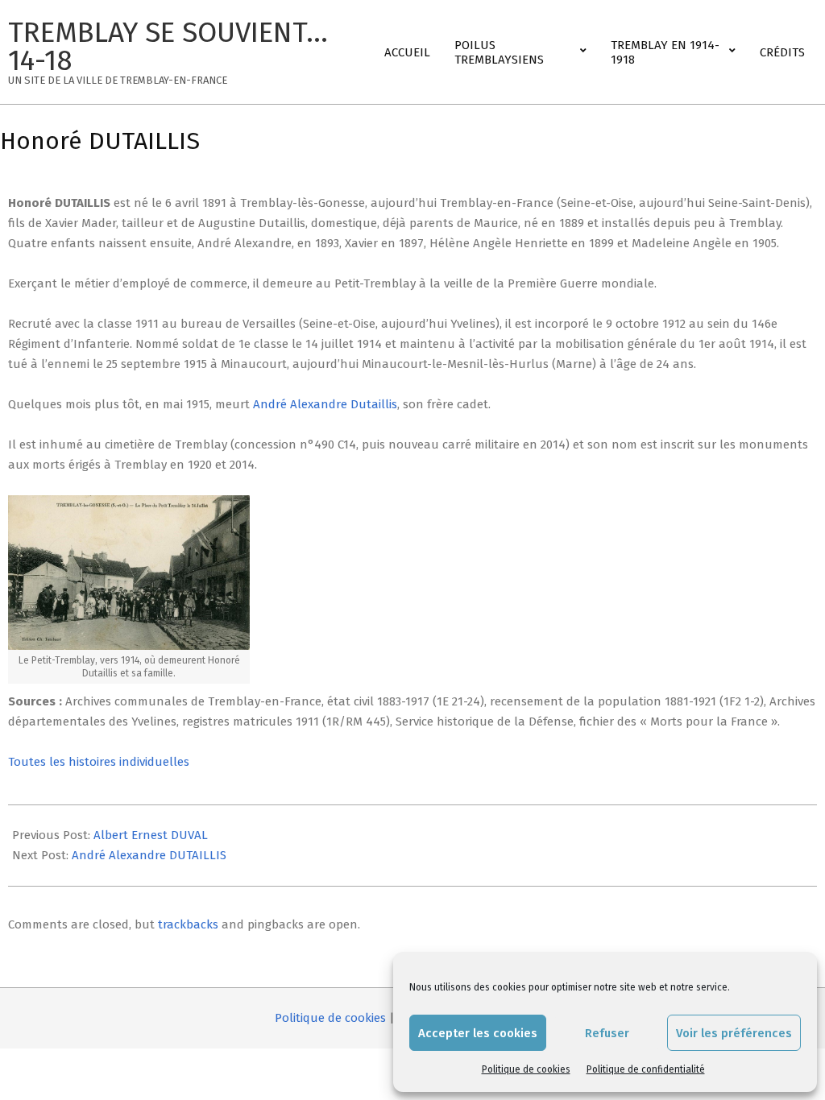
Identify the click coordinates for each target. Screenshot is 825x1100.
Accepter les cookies (477, 1033)
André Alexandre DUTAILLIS (149, 855)
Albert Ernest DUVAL (150, 835)
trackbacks (188, 924)
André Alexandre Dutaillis (325, 404)
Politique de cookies (526, 1069)
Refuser (607, 1033)
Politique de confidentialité (646, 1069)
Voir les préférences (734, 1033)
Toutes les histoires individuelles (98, 762)
